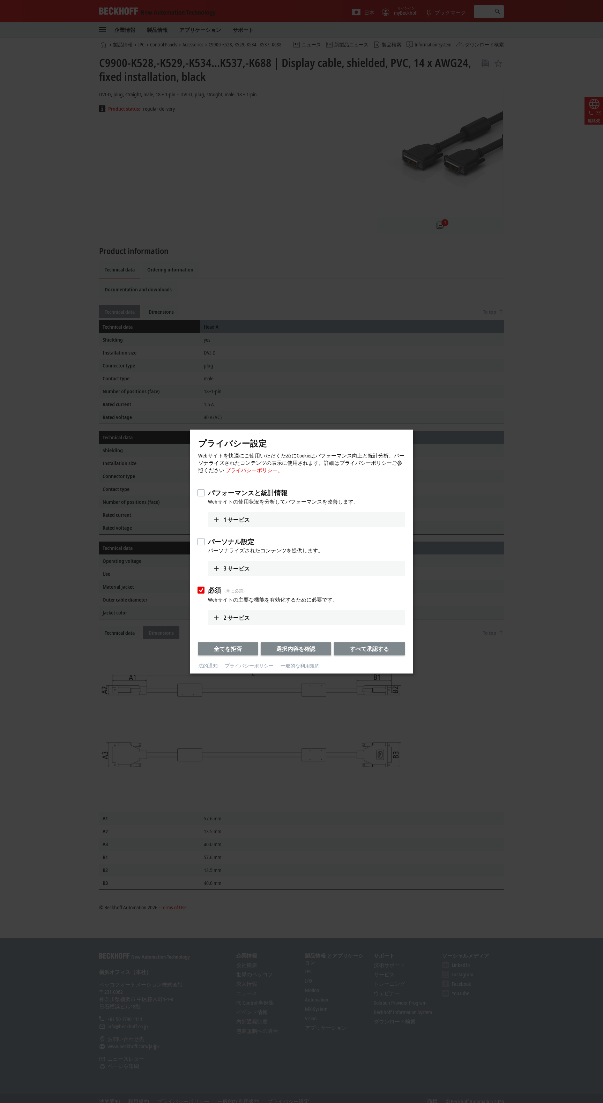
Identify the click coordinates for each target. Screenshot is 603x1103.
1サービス (237, 519)
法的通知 (208, 666)
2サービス (237, 617)
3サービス (237, 568)
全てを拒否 (228, 649)
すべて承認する (369, 649)
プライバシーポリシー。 (254, 470)
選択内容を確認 (295, 649)
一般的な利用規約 (300, 666)
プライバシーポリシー (249, 666)
